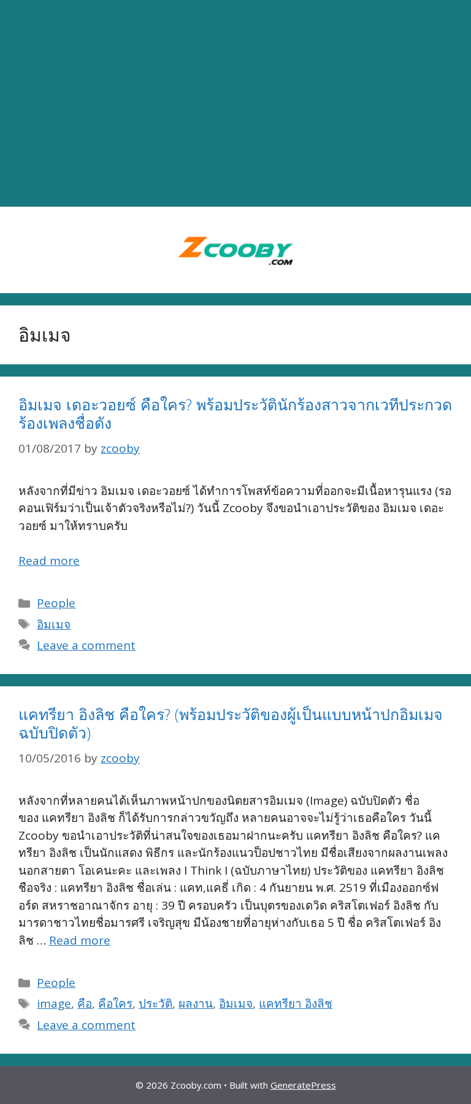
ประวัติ (155, 1003)
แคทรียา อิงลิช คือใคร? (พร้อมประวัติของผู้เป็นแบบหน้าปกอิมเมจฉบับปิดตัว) (230, 723)
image (54, 1003)
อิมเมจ (54, 624)
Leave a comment (86, 645)
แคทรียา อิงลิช (295, 1003)
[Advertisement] (235, 104)
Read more (49, 561)
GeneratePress (303, 1085)
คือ (84, 1003)
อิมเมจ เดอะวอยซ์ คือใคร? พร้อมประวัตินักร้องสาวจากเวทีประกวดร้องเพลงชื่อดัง (235, 413)
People (56, 603)
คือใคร (115, 1003)
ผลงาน (195, 1003)
